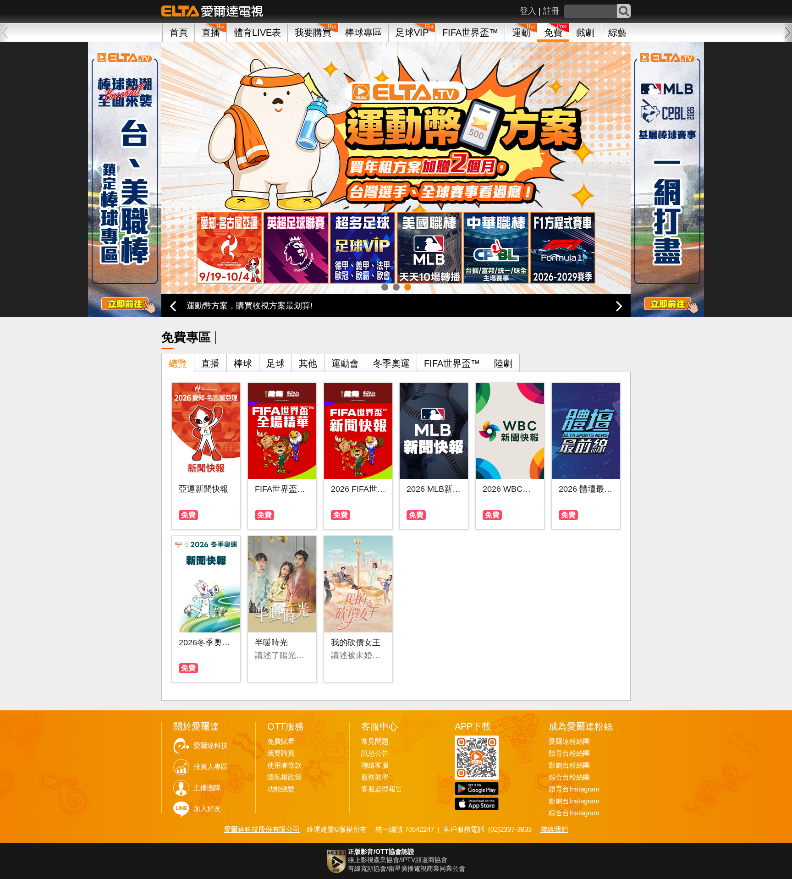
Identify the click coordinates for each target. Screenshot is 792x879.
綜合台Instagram (574, 813)
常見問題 (375, 741)
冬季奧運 (391, 363)
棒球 (243, 363)
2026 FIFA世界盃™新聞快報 (358, 489)
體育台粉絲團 (569, 753)
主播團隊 (207, 787)
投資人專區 (210, 766)
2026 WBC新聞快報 (510, 489)
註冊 (551, 11)
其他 (308, 363)
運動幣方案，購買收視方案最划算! (250, 305)
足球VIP (412, 32)
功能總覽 (281, 789)
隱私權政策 (284, 777)
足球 (275, 363)
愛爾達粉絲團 (569, 741)
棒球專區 (363, 32)
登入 (528, 11)
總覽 (178, 363)
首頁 (179, 32)
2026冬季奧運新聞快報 (206, 642)
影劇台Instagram (574, 801)
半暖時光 (271, 642)
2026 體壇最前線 (586, 489)
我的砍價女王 (355, 642)
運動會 (345, 363)
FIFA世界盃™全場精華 (282, 489)
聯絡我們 (554, 829)
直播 (210, 363)
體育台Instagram (574, 789)
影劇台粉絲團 (569, 765)
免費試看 (281, 741)
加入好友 (207, 809)
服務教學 (375, 777)
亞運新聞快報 (203, 489)
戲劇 (585, 32)
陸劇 (503, 363)
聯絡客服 (375, 765)
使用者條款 (284, 765)
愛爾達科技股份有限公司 (262, 829)
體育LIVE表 (257, 32)
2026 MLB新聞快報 (434, 489)
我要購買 (313, 32)
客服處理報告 (381, 789)
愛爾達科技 (210, 745)
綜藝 (617, 32)
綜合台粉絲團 (569, 777)
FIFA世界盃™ (470, 32)
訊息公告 (375, 753)
